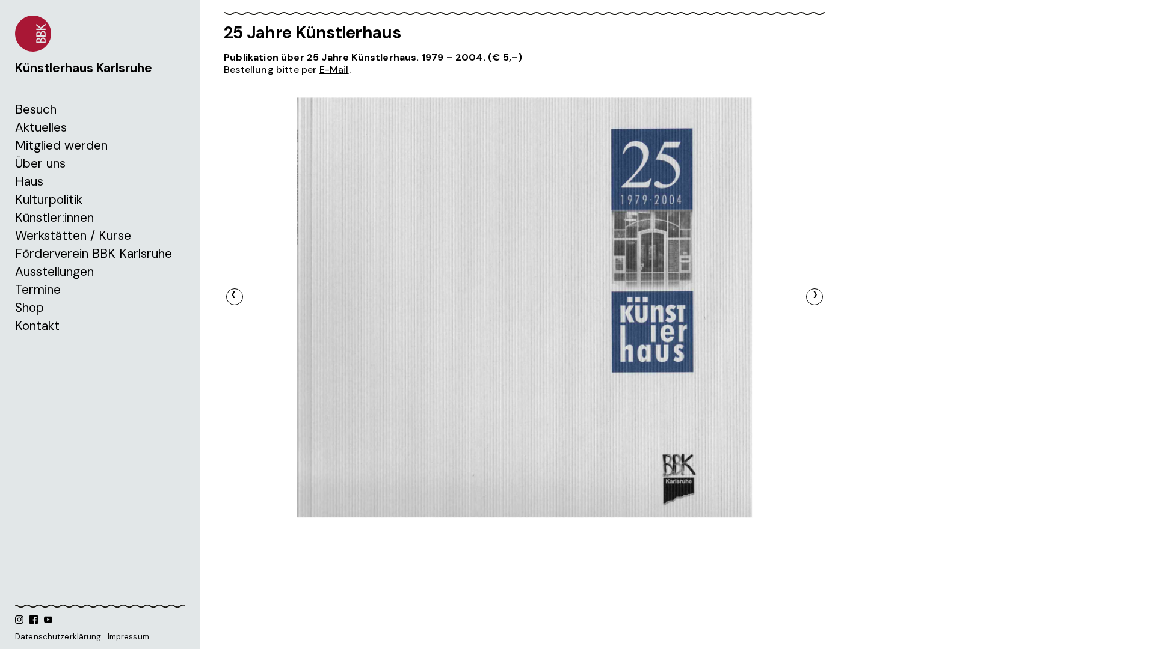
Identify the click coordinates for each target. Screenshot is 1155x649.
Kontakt (37, 325)
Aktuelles (41, 127)
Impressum (128, 637)
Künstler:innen (54, 217)
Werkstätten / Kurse (73, 235)
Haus (29, 181)
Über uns (40, 163)
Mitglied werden (61, 145)
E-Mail (334, 69)
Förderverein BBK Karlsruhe (93, 253)
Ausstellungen (54, 271)
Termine (38, 289)
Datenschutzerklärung (58, 637)
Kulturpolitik (48, 199)
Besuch (36, 109)
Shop (29, 307)
